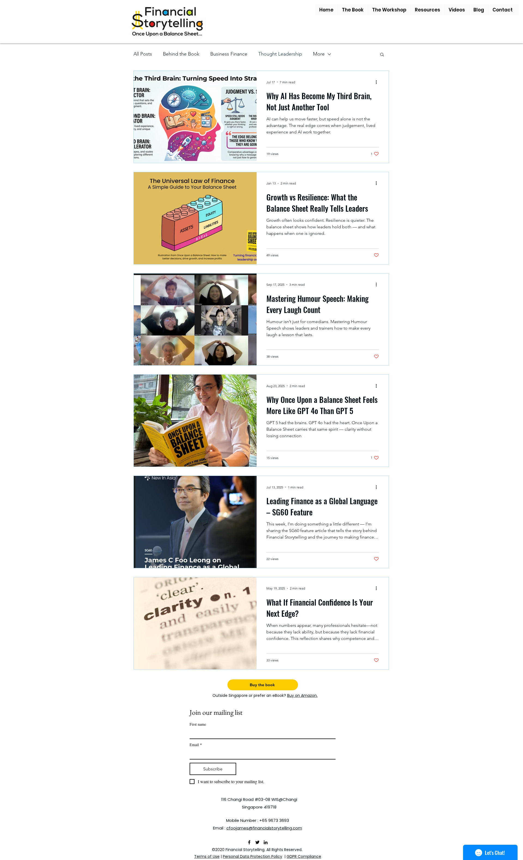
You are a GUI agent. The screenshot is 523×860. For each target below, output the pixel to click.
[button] (352, 9)
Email (196, 744)
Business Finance (228, 54)
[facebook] (249, 842)
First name (198, 724)
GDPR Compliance (304, 856)
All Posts (142, 54)
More (319, 54)
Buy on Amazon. (302, 695)
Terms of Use (207, 856)
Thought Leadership (280, 54)
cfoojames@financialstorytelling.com (264, 828)
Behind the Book (181, 54)
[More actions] (378, 82)
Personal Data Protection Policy (252, 856)
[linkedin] (265, 842)
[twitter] (257, 842)
